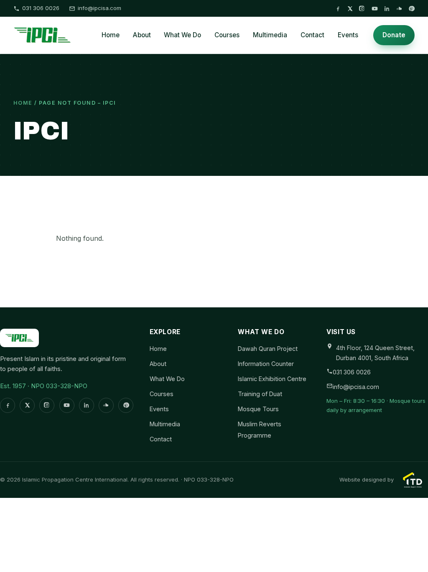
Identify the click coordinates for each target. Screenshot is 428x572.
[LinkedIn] (387, 8)
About (142, 35)
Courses (226, 35)
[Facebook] (338, 8)
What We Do (182, 35)
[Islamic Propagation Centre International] (42, 35)
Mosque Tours (258, 408)
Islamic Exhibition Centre (272, 378)
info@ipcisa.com (99, 8)
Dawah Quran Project (268, 348)
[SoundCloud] (399, 8)
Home (111, 35)
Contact (312, 35)
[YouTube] (375, 8)
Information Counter (266, 363)
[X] (350, 8)
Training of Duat (260, 393)
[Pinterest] (411, 8)
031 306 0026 (40, 8)
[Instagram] (362, 8)
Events (348, 35)
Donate (393, 35)
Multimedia (270, 35)
